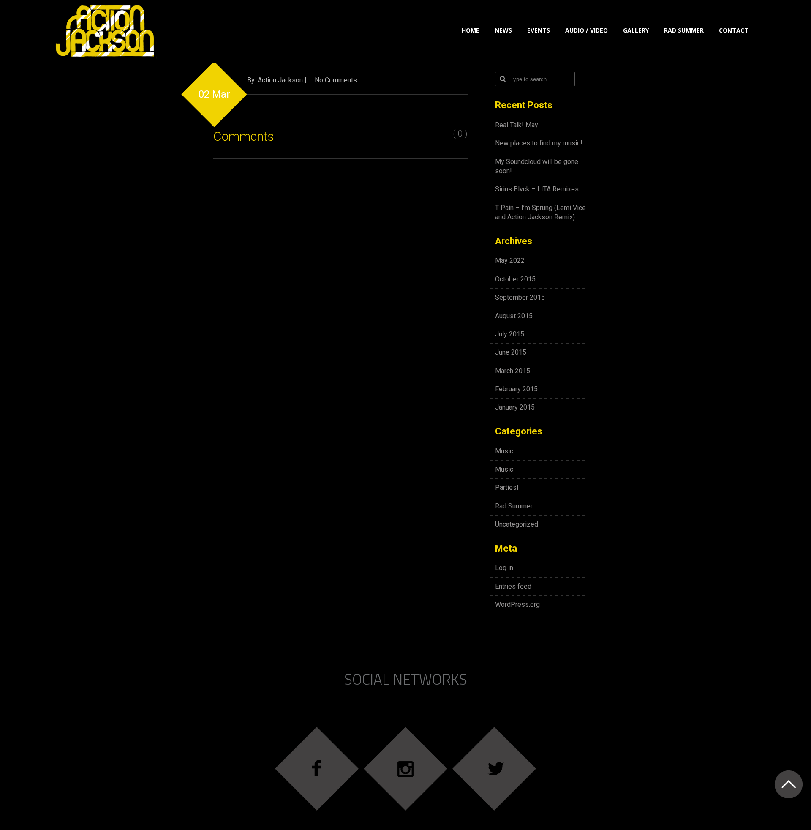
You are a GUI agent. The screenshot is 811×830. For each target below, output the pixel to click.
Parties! (507, 487)
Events (538, 30)
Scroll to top (788, 784)
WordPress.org (517, 605)
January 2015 (515, 407)
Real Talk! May (516, 125)
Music (504, 451)
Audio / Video (586, 30)
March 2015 (512, 371)
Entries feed (513, 586)
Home (470, 30)
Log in (504, 568)
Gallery (636, 30)
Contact (733, 30)
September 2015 (520, 297)
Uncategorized (516, 524)
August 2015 (514, 316)
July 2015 (509, 334)
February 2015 (516, 389)
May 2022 (510, 261)
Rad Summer (684, 30)
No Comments (336, 80)
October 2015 (515, 279)
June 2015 (510, 352)
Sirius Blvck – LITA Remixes (537, 189)
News (503, 30)
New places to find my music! (538, 143)
